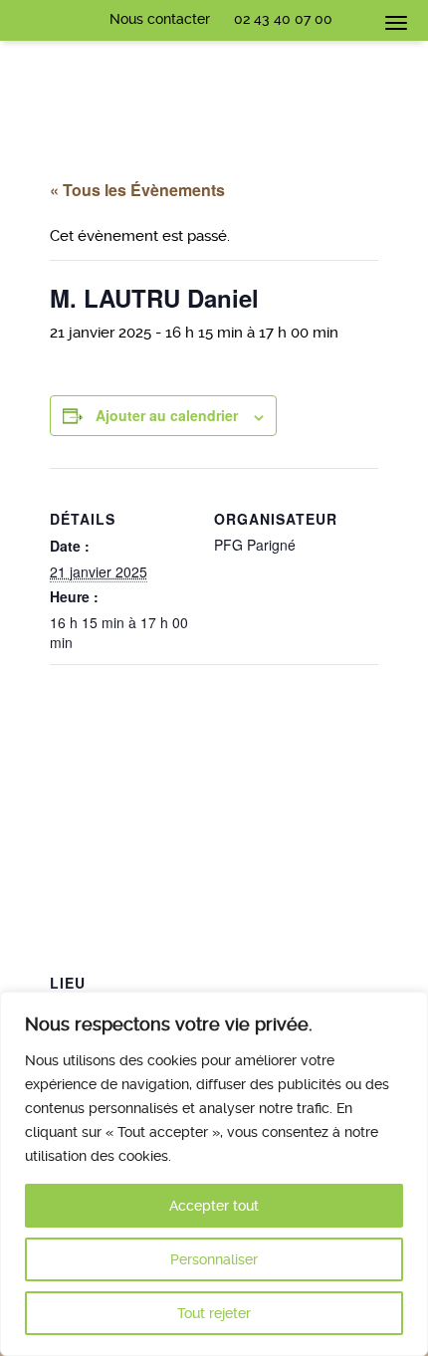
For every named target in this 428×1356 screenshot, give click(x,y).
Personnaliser (214, 1259)
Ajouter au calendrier (167, 415)
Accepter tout (214, 1206)
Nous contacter (159, 19)
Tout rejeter (214, 1313)
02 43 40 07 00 (283, 19)
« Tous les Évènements (137, 189)
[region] (214, 1174)
